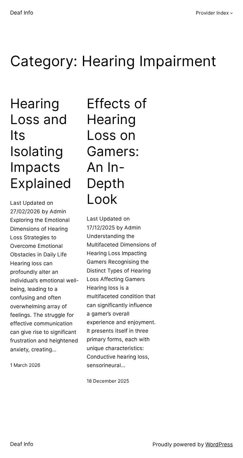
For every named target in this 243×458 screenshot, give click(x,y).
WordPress (219, 444)
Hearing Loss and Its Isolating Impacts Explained (40, 143)
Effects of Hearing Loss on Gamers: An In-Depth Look (117, 151)
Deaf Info (21, 12)
